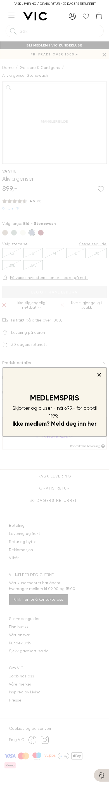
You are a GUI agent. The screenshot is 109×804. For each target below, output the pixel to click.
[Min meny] (72, 16)
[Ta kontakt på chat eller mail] (101, 775)
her (92, 423)
